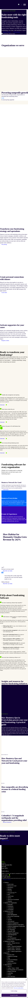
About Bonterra (8, 964)
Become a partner (4, 875)
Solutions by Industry (9, 941)
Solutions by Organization (10, 902)
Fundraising (10, 913)
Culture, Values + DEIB (13, 968)
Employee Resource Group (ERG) (15, 924)
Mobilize (9, 889)
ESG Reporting (11, 929)
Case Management (11, 938)
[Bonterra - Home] (7, 10)
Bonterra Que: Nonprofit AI (14, 939)
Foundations (10, 906)
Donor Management (12, 914)
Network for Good (11, 885)
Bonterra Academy (11, 963)
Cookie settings (14, 991)
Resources (6, 953)
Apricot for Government (13, 899)
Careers (9, 974)
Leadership (10, 973)
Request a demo (7, 32)
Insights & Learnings (12, 956)
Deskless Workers (11, 928)
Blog (8, 958)
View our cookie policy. (18, 987)
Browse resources (7, 822)
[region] (14, 988)
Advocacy (9, 936)
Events (9, 918)
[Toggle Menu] (24, 4)
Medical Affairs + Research (13, 949)
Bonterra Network (11, 971)
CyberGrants (10, 896)
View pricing (17, 32)
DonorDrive (10, 887)
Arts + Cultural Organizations (14, 951)
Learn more (4, 292)
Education (9, 944)
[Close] (26, 979)
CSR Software (10, 921)
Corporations (10, 908)
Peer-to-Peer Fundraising (13, 916)
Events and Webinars (12, 959)
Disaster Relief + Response (13, 948)
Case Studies (10, 961)
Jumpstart (9, 901)
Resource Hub (10, 954)
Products (6, 882)
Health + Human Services (13, 943)
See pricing (4, 244)
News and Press (11, 976)
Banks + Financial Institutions (14, 946)
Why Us (9, 966)
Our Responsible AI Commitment (15, 969)
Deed (8, 894)
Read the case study (7, 570)
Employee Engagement (12, 923)
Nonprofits (10, 904)
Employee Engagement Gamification (16, 926)
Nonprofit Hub (12, 892)
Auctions (9, 919)
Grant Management (12, 934)
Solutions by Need (8, 911)
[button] (1, 428)
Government (10, 909)
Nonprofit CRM (11, 931)
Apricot (9, 897)
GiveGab (9, 890)
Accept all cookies (14, 995)
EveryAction (10, 884)
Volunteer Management (12, 933)
